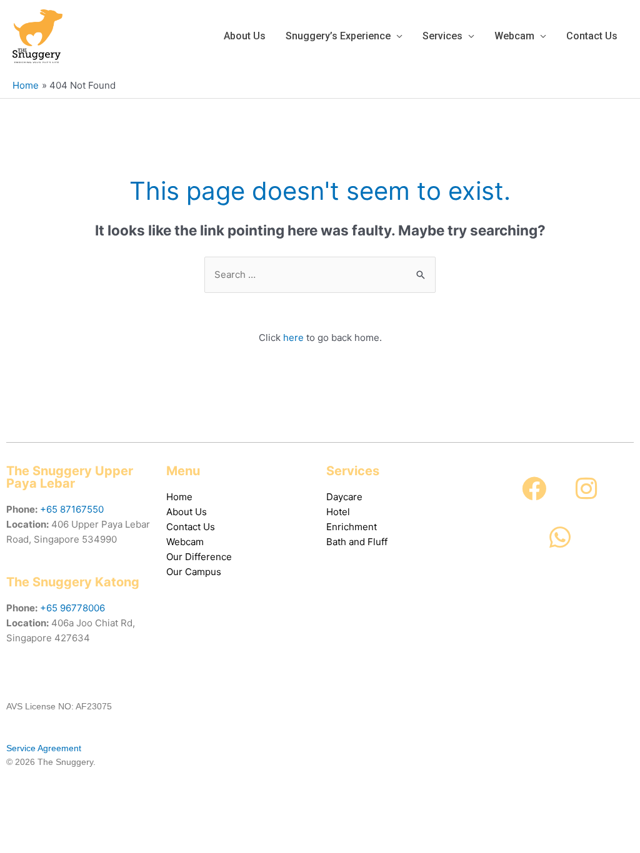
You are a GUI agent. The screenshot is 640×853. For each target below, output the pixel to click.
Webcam (514, 36)
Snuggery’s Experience (338, 36)
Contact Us (190, 527)
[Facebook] (534, 489)
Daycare (344, 497)
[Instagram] (586, 489)
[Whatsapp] (560, 537)
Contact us (592, 36)
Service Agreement (43, 748)
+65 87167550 (72, 509)
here (293, 337)
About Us (186, 512)
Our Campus (193, 572)
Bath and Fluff (357, 542)
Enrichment (351, 527)
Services (442, 36)
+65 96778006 (72, 608)
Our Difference (199, 557)
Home (179, 497)
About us (245, 36)
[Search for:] (320, 274)
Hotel (338, 512)
